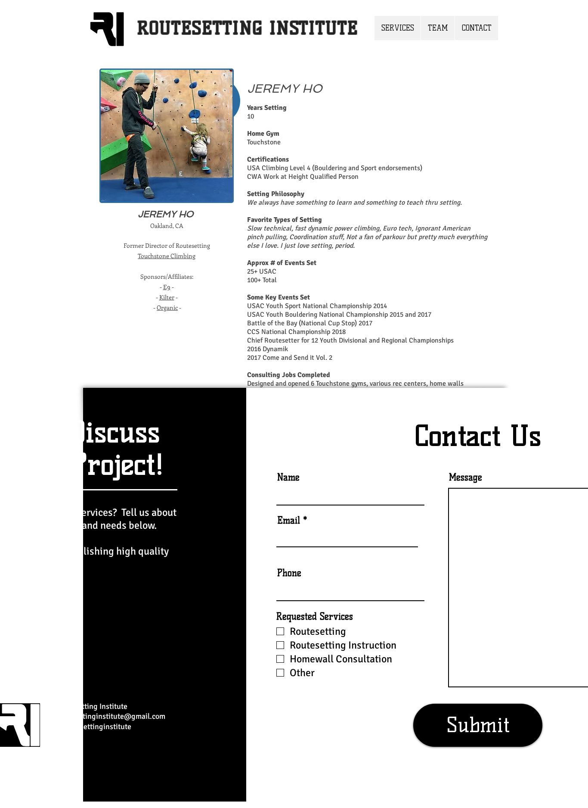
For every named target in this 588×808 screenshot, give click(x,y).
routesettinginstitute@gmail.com (110, 716)
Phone (289, 572)
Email (288, 520)
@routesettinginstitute (93, 726)
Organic (167, 307)
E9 (166, 287)
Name (288, 477)
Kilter (166, 297)
